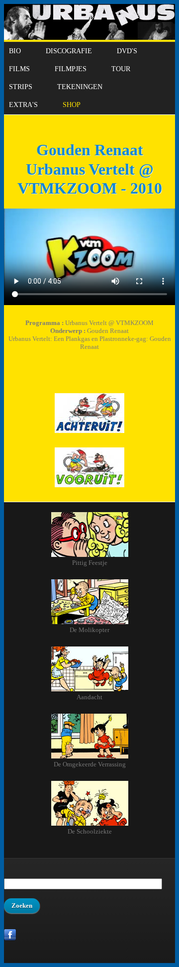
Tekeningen (79, 87)
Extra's (23, 104)
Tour (120, 69)
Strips (20, 87)
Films (19, 69)
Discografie (69, 51)
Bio (15, 51)
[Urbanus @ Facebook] (10, 939)
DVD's (127, 51)
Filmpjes (71, 69)
